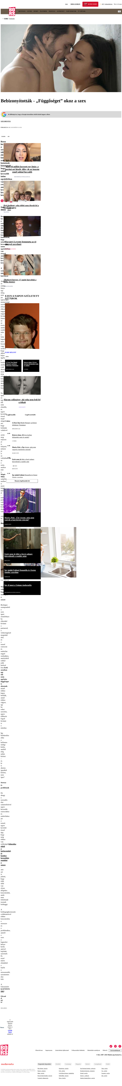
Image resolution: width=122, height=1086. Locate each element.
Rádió (108, 1064)
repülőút (15, 468)
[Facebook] (120, 1046)
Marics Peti (15, 453)
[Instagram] (115, 1046)
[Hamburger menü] (4, 11)
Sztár (29, 11)
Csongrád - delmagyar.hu (43, 1078)
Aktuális (21, 11)
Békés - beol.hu (41, 1073)
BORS (6, 18)
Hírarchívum (39, 1050)
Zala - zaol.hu (104, 1075)
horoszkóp (22, 407)
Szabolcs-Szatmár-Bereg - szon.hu (87, 1078)
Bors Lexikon (75, 4)
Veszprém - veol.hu (105, 1073)
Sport (36, 11)
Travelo (52, 11)
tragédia (6, 212)
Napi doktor (71, 11)
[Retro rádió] (86, 4)
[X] (2, 201)
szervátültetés (8, 286)
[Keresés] (119, 11)
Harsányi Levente (10, 249)
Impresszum (48, 1050)
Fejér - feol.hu (62, 1071)
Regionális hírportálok (44, 1064)
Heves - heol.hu (62, 1078)
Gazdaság (68, 1064)
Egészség (12, 18)
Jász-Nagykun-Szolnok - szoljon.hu (87, 1068)
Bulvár (87, 1064)
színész (7, 356)
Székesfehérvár (107, 4)
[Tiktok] (111, 1046)
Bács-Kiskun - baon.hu (42, 1068)
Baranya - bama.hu (42, 1071)
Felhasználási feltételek (78, 1050)
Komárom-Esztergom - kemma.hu (87, 1071)
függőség (3, 136)
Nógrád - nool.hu (84, 1073)
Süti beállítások (115, 1050)
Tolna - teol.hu (104, 1068)
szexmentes (6, 121)
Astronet (60, 11)
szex (8, 136)
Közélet (58, 1064)
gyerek (26, 369)
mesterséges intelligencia (22, 176)
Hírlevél (105, 1050)
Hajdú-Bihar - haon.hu (63, 1075)
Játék (66, 4)
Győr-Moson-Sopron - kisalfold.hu (66, 1073)
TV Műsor (81, 11)
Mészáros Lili (10, 369)
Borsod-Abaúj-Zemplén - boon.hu (45, 1075)
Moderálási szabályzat (93, 1050)
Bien (2, 523)
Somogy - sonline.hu (84, 1075)
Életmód (43, 11)
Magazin (78, 1064)
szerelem (7, 576)
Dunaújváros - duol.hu (63, 1068)
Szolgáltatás (97, 1064)
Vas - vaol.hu (104, 1071)
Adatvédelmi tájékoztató (62, 1050)
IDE (2, 991)
